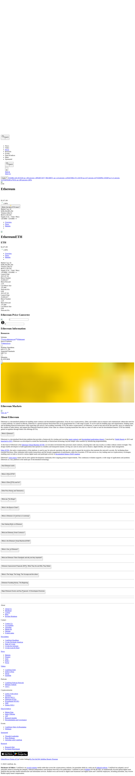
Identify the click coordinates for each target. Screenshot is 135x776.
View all (3, 413)
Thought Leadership (12, 736)
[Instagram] (11, 762)
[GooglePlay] (21, 755)
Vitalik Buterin (120, 439)
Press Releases (10, 738)
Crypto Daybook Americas (14, 642)
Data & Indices (6, 709)
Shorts (7, 674)
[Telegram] (20, 762)
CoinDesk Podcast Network (14, 683)
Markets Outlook (10, 684)
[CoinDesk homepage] (9, 601)
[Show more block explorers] (2, 345)
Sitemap (7, 631)
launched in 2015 (6, 441)
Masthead (8, 611)
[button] (69, 157)
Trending (8, 695)
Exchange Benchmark (12, 749)
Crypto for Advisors (11, 646)
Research (4, 743)
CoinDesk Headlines (12, 640)
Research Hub (10, 747)
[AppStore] (7, 755)
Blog (6, 614)
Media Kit (8, 629)
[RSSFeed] (9, 762)
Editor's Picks (9, 672)
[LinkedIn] (6, 762)
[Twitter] (2, 762)
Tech (6, 659)
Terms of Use (14, 759)
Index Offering (10, 714)
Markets (7, 226)
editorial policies (102, 768)
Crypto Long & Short (12, 648)
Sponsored (4, 732)
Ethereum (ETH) (10, 699)
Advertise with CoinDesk (13, 740)
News (7, 224)
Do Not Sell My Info (36, 759)
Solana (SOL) (9, 705)
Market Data (9, 712)
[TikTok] (15, 762)
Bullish (87, 769)
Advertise (8, 627)
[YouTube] (13, 762)
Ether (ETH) (5, 450)
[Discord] (18, 762)
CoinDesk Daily (10, 670)
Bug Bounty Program (50, 759)
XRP (6, 703)
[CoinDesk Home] (9, 142)
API (6, 716)
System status (9, 633)
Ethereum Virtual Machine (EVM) (33, 445)
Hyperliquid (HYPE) (12, 701)
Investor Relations (11, 616)
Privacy (7, 759)
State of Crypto (10, 644)
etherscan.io (6, 343)
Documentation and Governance (16, 720)
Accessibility (9, 625)
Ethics (3, 759)
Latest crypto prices (11, 694)
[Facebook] (4, 762)
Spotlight (8, 675)
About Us (8, 609)
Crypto (4, 178)
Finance (7, 657)
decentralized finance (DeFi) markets (67, 454)
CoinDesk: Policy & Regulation (15, 727)
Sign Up (8, 174)
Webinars (8, 729)
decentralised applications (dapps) (93, 439)
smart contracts (74, 439)
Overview (8, 222)
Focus (7, 663)
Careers (7, 612)
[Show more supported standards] (2, 355)
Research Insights (11, 718)
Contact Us (9, 623)
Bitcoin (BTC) (10, 697)
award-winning (32, 768)
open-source (13, 458)
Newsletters (5, 637)
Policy (7, 661)
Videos (3, 666)
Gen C (7, 686)
